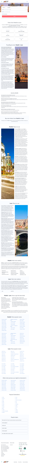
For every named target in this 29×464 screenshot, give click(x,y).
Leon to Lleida (12, 373)
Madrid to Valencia (4, 337)
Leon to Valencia (4, 369)
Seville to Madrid (4, 320)
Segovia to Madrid (22, 319)
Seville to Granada (4, 387)
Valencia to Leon (4, 356)
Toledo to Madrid (13, 327)
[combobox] (14, 10)
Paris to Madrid (12, 329)
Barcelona (3, 398)
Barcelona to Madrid (4, 319)
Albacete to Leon (22, 356)
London (16, 405)
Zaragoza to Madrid (4, 327)
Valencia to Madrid (4, 323)
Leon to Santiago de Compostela (14, 366)
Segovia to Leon (22, 355)
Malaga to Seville (4, 384)
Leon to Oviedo (21, 370)
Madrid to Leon (21, 337)
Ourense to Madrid (22, 323)
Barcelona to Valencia (4, 380)
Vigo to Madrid (21, 320)
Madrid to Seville (4, 334)
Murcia (16, 397)
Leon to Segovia (22, 366)
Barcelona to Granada (22, 380)
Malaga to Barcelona (22, 388)
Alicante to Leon (4, 359)
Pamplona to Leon (13, 355)
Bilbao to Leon (12, 351)
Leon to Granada (4, 370)
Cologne (16, 409)
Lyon (16, 408)
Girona (16, 398)
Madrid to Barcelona (4, 333)
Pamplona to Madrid (13, 321)
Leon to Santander (22, 369)
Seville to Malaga (13, 381)
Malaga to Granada (4, 388)
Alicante (3, 405)
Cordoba (3, 409)
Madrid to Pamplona (13, 335)
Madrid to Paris (21, 334)
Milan (16, 402)
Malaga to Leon (3, 355)
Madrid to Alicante (4, 340)
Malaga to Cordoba (13, 387)
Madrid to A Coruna (22, 340)
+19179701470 (16, 3)
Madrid (3, 397)
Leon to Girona (12, 370)
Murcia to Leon (12, 356)
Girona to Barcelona (22, 384)
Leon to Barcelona (4, 365)
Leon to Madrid (21, 327)
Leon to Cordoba (13, 365)
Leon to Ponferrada (22, 373)
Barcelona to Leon (4, 352)
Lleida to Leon (21, 352)
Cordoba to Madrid (4, 330)
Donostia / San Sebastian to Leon (15, 359)
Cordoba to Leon (13, 352)
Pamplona (3, 412)
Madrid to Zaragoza (4, 341)
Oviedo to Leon (21, 359)
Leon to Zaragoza (4, 373)
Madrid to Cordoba (4, 344)
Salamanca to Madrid (22, 326)
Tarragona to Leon (22, 351)
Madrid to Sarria (22, 333)
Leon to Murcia (12, 369)
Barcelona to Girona (13, 384)
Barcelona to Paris (4, 381)
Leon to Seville (3, 366)
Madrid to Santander (22, 341)
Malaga (3, 401)
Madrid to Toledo (13, 341)
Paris (16, 401)
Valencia (3, 402)
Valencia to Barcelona (13, 380)
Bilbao (3, 408)
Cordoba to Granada (22, 387)
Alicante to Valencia (22, 381)
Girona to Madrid (13, 324)
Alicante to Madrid (4, 326)
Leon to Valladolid (22, 365)
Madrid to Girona (13, 338)
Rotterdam (17, 412)
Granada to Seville (13, 388)
